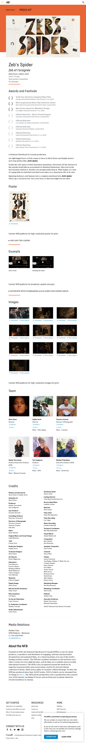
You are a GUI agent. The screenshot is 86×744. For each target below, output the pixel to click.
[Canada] (9, 735)
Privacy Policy (10, 738)
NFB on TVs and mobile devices (15, 712)
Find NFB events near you (13, 715)
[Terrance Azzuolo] (67, 406)
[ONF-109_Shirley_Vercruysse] (19, 447)
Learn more (66, 737)
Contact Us (34, 709)
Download (13, 223)
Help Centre (34, 706)
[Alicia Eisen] (19, 406)
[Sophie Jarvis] (43, 406)
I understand (51, 737)
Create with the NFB (37, 712)
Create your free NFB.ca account (15, 709)
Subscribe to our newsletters (14, 706)
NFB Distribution (61, 712)
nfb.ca (21, 675)
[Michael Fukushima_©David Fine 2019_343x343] (67, 447)
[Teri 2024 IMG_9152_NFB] (43, 447)
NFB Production (61, 709)
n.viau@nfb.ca (15, 638)
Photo (11, 427)
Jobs (16, 738)
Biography (12, 424)
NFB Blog (59, 706)
